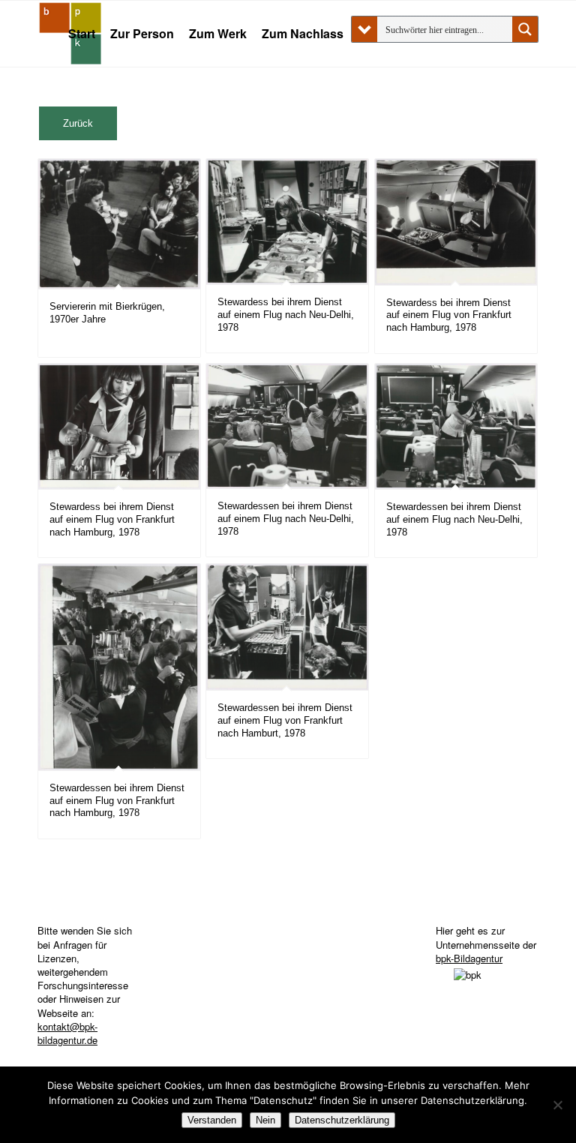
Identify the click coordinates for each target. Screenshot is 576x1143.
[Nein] (557, 1104)
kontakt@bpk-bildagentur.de (68, 1033)
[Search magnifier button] (525, 29)
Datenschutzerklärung (342, 1120)
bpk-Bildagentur (469, 958)
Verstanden (212, 1120)
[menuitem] (82, 34)
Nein (265, 1120)
